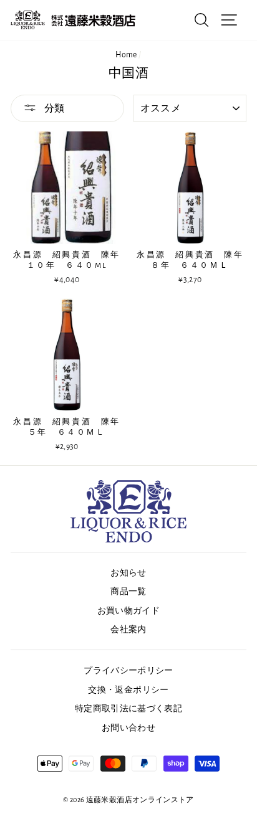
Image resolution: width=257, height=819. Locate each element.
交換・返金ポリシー (128, 690)
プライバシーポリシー (128, 670)
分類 (53, 108)
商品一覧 (128, 591)
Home (126, 54)
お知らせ (128, 573)
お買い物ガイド (128, 611)
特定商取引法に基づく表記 (128, 708)
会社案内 (128, 629)
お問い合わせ (128, 728)
